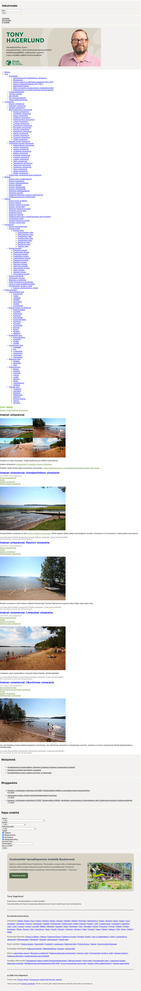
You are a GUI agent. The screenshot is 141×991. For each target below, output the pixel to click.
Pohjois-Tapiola (19, 399)
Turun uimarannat (20, 169)
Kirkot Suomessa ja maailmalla (21, 282)
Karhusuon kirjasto (20, 254)
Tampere (77, 929)
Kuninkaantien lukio (25, 238)
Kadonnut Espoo (15, 213)
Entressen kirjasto (20, 250)
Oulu (81, 926)
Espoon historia (15, 203)
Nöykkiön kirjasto (20, 262)
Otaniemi (16, 397)
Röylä (15, 381)
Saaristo (60, 949)
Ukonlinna (48, 464)
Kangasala (37, 924)
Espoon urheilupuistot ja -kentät (25, 288)
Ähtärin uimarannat (20, 173)
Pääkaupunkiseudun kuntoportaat (22, 197)
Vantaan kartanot (120, 953)
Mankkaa (16, 393)
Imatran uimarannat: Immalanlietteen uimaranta (29, 472)
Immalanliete (21, 464)
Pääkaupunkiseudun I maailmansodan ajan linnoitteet (30, 217)
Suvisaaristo (18, 306)
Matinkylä (17, 363)
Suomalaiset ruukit (16, 219)
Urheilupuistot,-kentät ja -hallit (20, 286)
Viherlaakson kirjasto (21, 274)
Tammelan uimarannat (22, 165)
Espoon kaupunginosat (18, 226)
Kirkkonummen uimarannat (23, 120)
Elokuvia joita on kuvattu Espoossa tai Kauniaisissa (33, 90)
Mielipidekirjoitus (11, 839)
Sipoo (47, 929)
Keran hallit (87, 961)
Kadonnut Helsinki (16, 215)
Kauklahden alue (15, 335)
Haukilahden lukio (25, 236)
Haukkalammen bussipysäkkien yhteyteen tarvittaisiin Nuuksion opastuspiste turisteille (41, 767)
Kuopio (90, 924)
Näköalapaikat (22, 940)
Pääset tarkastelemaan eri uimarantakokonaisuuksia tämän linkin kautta (71, 468)
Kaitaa (15, 296)
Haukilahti (17, 389)
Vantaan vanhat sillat (17, 223)
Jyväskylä (11, 924)
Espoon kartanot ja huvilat (19, 205)
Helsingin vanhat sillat (17, 211)
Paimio (95, 926)
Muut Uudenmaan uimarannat (20, 110)
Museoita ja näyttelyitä (17, 280)
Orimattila (87, 926)
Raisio (19, 929)
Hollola (74, 921)
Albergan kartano (75, 961)
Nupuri (16, 329)
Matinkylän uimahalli (15, 963)
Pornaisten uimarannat (22, 127)
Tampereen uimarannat (22, 167)
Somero (61, 929)
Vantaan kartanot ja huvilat (19, 221)
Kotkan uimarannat (20, 153)
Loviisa (28, 926)
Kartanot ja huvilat (69, 937)
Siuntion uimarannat (21, 135)
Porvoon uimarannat (21, 129)
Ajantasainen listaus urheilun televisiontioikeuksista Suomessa (32, 795)
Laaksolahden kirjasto (21, 258)
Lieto (9, 926)
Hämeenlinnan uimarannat (23, 145)
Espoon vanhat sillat (17, 207)
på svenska (6, 20)
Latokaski (17, 298)
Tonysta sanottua (15, 94)
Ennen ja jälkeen (32, 937)
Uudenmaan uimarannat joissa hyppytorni (25, 175)
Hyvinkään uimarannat (22, 114)
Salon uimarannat (20, 161)
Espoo (26, 921)
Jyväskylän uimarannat (22, 151)
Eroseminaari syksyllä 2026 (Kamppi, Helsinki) (46, 979)
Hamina (45, 921)
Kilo (14, 349)
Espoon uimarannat (16, 104)
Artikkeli (8, 833)
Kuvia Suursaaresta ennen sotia (73, 963)
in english (6, 22)
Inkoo (115, 921)
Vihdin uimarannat (20, 139)
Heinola (59, 921)
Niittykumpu (17, 395)
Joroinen (108, 921)
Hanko (52, 921)
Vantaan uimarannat (17, 108)
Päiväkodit (34, 940)
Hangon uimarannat (21, 112)
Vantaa (104, 929)
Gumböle (16, 312)
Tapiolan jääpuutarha (121, 963)
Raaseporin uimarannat (22, 131)
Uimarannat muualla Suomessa (21, 143)
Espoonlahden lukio (25, 232)
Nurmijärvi (73, 926)
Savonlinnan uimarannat (22, 163)
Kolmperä (17, 322)
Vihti (118, 929)
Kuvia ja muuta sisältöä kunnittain (22, 284)
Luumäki (35, 926)
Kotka (76, 924)
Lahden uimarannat (20, 159)
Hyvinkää (82, 921)
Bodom (16, 369)
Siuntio (54, 929)
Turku (84, 929)
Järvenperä (17, 314)
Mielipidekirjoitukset (21, 86)
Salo (32, 929)
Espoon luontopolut (16, 181)
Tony (6, 74)
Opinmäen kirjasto (20, 264)
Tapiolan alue (14, 387)
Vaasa (98, 929)
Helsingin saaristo (16, 193)
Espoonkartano (19, 337)
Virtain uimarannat (20, 171)
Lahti (96, 924)
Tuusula (91, 929)
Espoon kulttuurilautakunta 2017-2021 (28, 84)
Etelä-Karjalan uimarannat (17, 410)
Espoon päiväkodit (16, 276)
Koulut (87, 937)
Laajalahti (17, 391)
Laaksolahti (17, 351)
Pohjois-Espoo (14, 367)
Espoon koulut (14, 228)
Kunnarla (16, 324)
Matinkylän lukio (24, 242)
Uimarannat (9, 102)
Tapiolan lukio (23, 246)
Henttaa (16, 361)
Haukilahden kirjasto (21, 252)
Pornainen (103, 926)
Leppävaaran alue (16, 345)
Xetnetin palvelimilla (28, 984)
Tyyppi (4, 831)
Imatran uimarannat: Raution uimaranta (24, 542)
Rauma (26, 929)
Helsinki (67, 921)
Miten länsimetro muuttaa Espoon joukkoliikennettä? (33, 88)
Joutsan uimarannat (21, 149)
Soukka (16, 304)
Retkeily (7, 177)
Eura (32, 921)
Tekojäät (42, 940)
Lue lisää (24, 537)
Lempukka (32, 464)
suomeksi (5, 18)
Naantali (59, 926)
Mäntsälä (50, 926)
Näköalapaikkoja (49, 949)
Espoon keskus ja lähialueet (20, 308)
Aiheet (4, 818)
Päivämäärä (7, 843)
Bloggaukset (18, 80)
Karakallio (17, 347)
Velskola (16, 385)
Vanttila (16, 343)
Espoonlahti (18, 294)
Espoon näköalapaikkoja (18, 183)
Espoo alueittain (10, 290)
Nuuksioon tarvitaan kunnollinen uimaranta (24, 770)
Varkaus (112, 929)
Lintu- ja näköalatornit (100, 937)
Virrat (123, 929)
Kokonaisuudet (8, 827)
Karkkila (46, 924)
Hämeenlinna (92, 921)
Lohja (14, 926)
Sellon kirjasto (18, 270)
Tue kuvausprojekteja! (17, 98)
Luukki (15, 377)
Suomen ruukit (82, 953)
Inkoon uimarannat (20, 116)
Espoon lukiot (18, 230)
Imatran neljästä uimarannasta (39, 533)
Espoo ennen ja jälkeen (18, 201)
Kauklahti (17, 339)
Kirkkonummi (67, 924)
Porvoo (112, 926)
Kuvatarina (9, 837)
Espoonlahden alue (16, 292)
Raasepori (11, 929)
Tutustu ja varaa (18, 875)
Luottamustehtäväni (16, 92)
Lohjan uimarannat (20, 122)
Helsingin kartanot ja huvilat (20, 209)
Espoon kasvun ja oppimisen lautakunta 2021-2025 (33, 82)
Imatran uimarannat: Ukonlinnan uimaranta (27, 682)
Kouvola (82, 924)
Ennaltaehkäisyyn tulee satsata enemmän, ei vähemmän (29, 773)
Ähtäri (9, 932)
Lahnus (16, 375)
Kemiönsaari (56, 924)
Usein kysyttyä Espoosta (107, 944)
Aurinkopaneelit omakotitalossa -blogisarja (29, 78)
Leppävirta (125, 924)
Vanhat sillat (63, 940)
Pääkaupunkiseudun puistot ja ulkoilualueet (26, 195)
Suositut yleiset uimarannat (19, 141)
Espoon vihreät (23, 979)
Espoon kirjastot (15, 248)
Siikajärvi (16, 333)
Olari (15, 365)
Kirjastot (80, 937)
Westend (16, 403)
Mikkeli (43, 926)
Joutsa (121, 921)
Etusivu (7, 72)
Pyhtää (126, 926)
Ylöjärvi (130, 929)
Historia (7, 199)
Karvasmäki (17, 318)
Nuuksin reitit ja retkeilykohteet (99, 963)
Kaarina (29, 924)
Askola (20, 921)
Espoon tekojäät (15, 185)
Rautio (39, 464)
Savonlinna (39, 929)
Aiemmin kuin (7, 841)
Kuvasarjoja (9, 225)
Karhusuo (17, 316)
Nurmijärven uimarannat (22, 126)
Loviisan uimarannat (21, 124)
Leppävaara (18, 353)
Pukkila (119, 926)
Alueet (4, 822)
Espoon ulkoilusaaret (17, 187)
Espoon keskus (19, 310)
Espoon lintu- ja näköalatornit (20, 179)
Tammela (69, 929)
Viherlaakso (18, 357)
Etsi (3, 10)
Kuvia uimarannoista (8, 478)
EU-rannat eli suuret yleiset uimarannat (15, 690)
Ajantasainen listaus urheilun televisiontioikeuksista (46, 961)
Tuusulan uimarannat (21, 137)
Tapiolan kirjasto (19, 272)
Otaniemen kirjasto (20, 266)
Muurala (16, 327)
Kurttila (16, 341)
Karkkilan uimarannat (21, 118)
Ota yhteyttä (13, 96)
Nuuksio (16, 331)
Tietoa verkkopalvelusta (18, 100)
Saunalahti (17, 302)
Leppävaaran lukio (25, 240)
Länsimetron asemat (17, 278)
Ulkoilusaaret (52, 940)
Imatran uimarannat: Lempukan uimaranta (26, 612)
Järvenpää (20, 924)
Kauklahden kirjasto (21, 256)
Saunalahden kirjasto (21, 268)
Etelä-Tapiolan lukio (25, 234)
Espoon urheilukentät (17, 189)
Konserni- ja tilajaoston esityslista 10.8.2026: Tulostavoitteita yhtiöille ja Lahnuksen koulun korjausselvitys (48, 790)
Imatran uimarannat (20, 147)
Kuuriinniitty (17, 325)
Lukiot (112, 937)
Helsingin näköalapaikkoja (19, 191)
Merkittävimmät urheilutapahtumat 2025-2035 (42, 963)
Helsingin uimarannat (17, 106)
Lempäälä (115, 924)
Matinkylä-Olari (15, 359)
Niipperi (16, 379)
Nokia (65, 926)
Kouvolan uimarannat (21, 155)
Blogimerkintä (10, 835)
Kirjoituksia (13, 76)
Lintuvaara (17, 355)
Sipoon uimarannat (20, 133)
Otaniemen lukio (24, 244)
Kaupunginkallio (19, 320)
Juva (127, 921)
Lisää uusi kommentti (58, 537)
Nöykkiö (16, 300)
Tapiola (16, 401)
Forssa (38, 921)
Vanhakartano (18, 383)
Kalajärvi (16, 371)
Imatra (2, 480)
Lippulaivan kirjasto (20, 260)
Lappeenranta (104, 924)
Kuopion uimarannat (21, 157)
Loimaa (21, 926)
